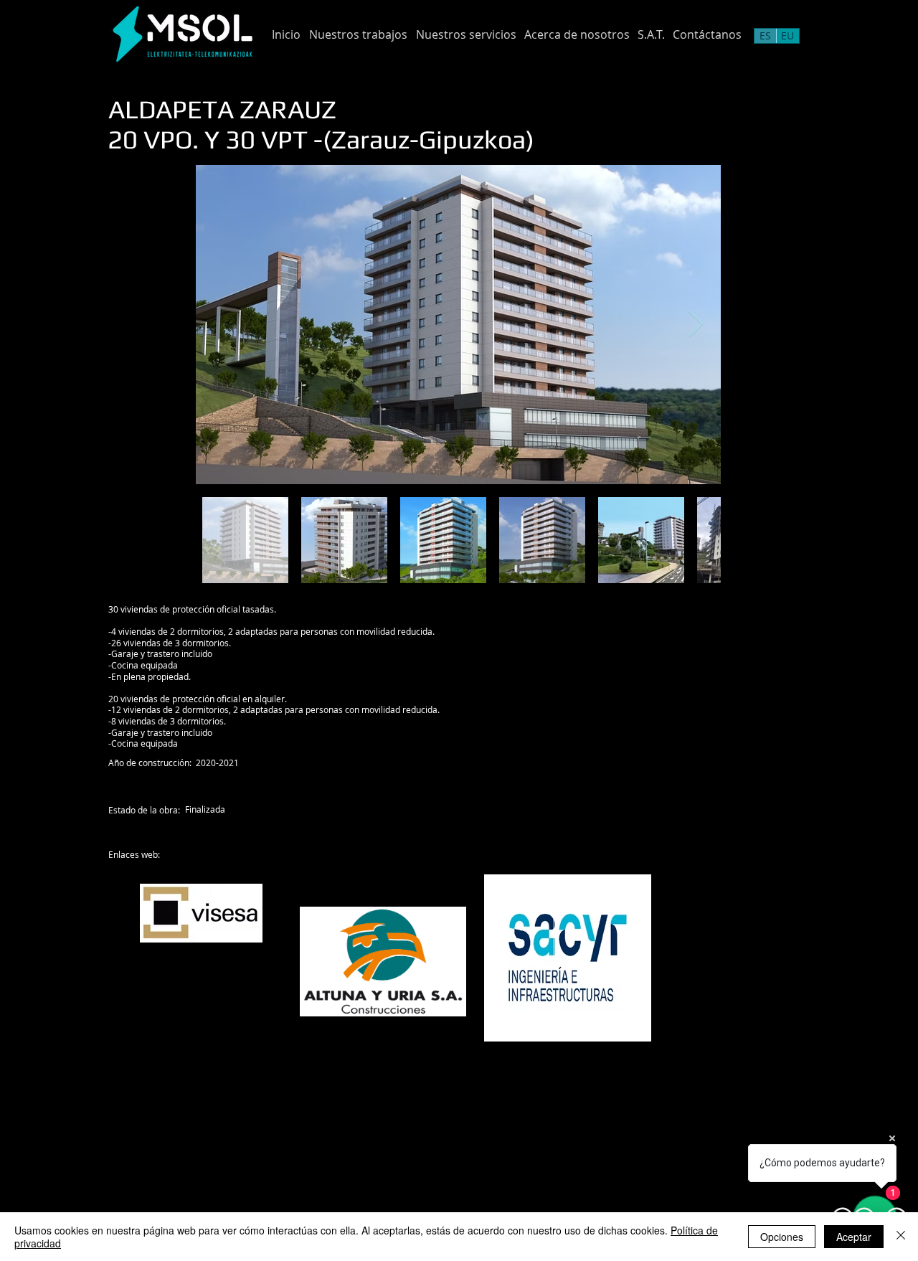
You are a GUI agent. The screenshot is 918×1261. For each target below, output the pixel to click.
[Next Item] (696, 325)
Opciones (781, 1236)
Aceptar (853, 1236)
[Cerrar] (900, 1237)
